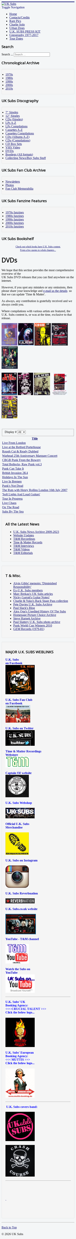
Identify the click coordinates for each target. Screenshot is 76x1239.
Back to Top (9, 1227)
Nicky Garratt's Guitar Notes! (31, 597)
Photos (9, 185)
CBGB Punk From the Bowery (21, 460)
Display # (11, 432)
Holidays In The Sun (15, 477)
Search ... (7, 54)
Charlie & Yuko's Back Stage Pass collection (40, 601)
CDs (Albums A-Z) (17, 137)
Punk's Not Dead (12, 485)
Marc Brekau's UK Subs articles (33, 594)
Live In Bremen (12, 481)
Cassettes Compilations (19, 133)
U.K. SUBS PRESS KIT (25, 31)
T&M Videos (21, 549)
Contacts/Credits (19, 17)
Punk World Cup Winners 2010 (32, 625)
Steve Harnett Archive (27, 618)
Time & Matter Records (27, 542)
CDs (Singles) (14, 119)
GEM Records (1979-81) (28, 629)
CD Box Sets (13, 144)
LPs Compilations (16, 126)
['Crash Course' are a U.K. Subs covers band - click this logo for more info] (20, 1175)
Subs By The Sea (13, 511)
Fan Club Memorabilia (19, 188)
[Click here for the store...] (20, 817)
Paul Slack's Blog (24, 608)
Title (35, 438)
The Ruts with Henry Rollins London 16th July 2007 (34, 490)
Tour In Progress (12, 498)
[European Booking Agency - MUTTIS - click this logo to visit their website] (20, 1096)
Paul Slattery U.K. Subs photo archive (36, 622)
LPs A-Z (10, 122)
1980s (9, 78)
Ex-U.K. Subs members (28, 590)
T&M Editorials (23, 553)
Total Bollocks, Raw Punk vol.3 (22, 464)
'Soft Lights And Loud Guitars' (21, 494)
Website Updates (23, 535)
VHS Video (12, 147)
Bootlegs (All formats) (19, 154)
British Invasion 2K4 (15, 473)
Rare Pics (15, 21)
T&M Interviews (23, 546)
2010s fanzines (14, 226)
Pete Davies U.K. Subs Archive (32, 604)
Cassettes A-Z (14, 130)
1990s (9, 81)
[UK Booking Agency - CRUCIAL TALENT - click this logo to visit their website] (20, 1046)
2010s (9, 88)
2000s (9, 85)
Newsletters (12, 181)
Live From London (14, 442)
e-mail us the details (55, 290)
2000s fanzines (14, 223)
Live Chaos (9, 503)
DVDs (9, 151)
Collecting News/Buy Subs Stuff (25, 158)
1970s (9, 74)
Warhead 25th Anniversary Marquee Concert (29, 455)
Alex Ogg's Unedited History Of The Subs (39, 611)
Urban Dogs (17, 28)
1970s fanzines (14, 212)
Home (13, 14)
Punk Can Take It (13, 468)
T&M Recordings (24, 538)
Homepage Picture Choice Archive (34, 615)
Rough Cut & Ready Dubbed (20, 451)
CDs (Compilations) (17, 140)
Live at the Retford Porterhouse (21, 447)
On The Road (10, 507)
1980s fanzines (14, 216)
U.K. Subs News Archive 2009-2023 (36, 531)
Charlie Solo (17, 24)
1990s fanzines (14, 219)
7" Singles (11, 112)
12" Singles (12, 115)
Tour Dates (16, 38)
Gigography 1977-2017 (23, 35)
